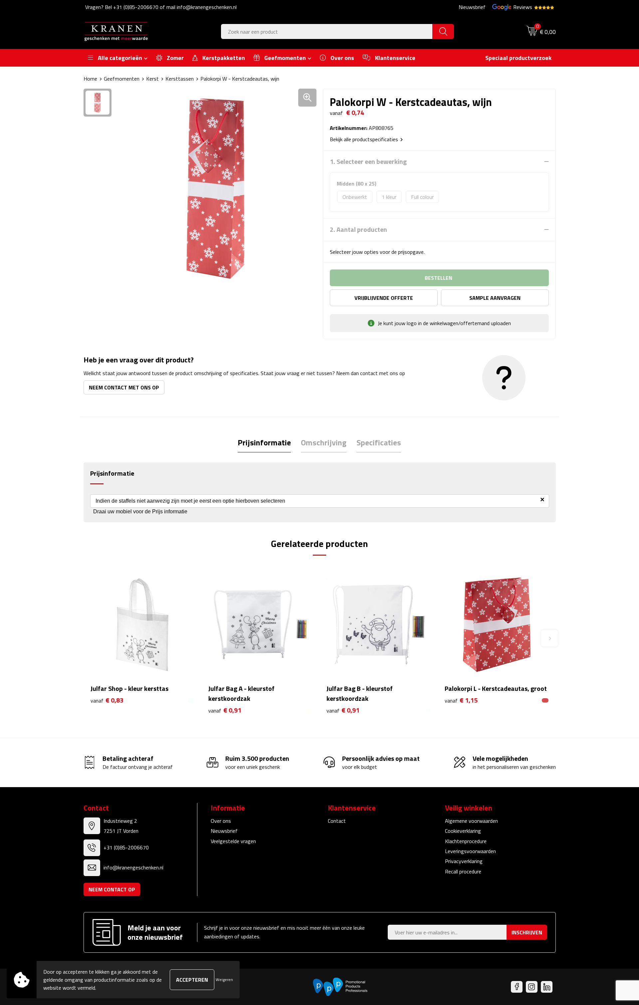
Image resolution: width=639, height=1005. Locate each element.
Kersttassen (179, 79)
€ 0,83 (107, 700)
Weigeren (224, 979)
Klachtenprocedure (466, 841)
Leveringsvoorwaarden (470, 851)
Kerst (152, 79)
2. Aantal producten (358, 229)
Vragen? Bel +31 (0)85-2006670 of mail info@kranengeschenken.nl (161, 7)
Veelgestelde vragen (233, 841)
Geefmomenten (121, 79)
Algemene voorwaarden (471, 821)
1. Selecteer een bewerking (368, 161)
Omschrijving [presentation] (323, 442)
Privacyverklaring (464, 861)
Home (90, 79)
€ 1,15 (461, 700)
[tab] (264, 442)
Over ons (221, 821)
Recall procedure (463, 871)
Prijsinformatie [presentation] (264, 442)
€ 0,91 (224, 710)
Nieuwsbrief (472, 7)
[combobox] (327, 31)
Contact (337, 821)
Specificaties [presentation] (378, 442)
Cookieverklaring (463, 831)
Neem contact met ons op (124, 387)
